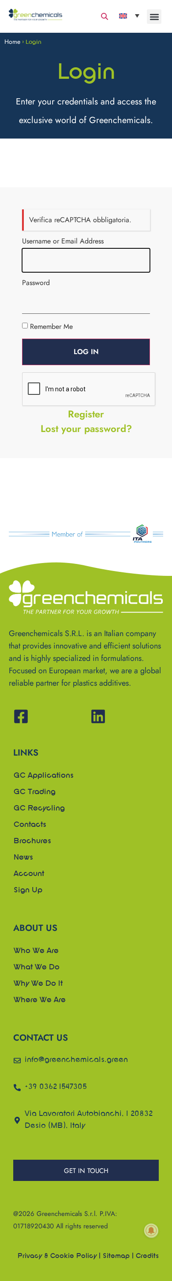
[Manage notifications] (151, 1230)
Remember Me (51, 326)
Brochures (32, 841)
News (23, 857)
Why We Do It (38, 984)
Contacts (30, 825)
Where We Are (40, 1000)
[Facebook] (21, 716)
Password (36, 282)
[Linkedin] (98, 716)
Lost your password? (86, 428)
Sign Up (28, 890)
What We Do (37, 967)
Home (12, 41)
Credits (147, 1256)
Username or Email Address (63, 241)
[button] (154, 16)
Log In (86, 352)
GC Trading (35, 792)
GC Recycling (39, 808)
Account (29, 874)
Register (86, 414)
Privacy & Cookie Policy (57, 1256)
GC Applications (44, 775)
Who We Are (36, 951)
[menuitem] (129, 15)
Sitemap (116, 1256)
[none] (129, 15)
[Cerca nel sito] (104, 17)
